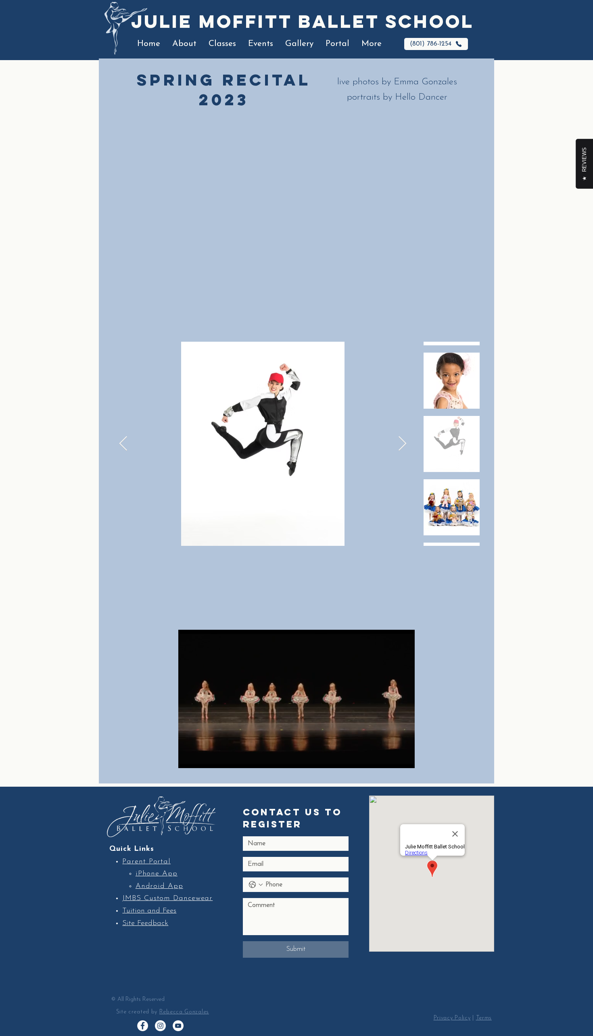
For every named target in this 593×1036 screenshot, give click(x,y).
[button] (184, 44)
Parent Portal (146, 861)
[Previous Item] (123, 444)
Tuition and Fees (149, 911)
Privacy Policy (452, 1018)
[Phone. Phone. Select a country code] (256, 885)
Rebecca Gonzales (184, 1012)
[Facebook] (142, 1025)
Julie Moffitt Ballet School (302, 21)
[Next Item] (402, 444)
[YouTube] (178, 1025)
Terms (484, 1018)
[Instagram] (160, 1025)
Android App (159, 886)
